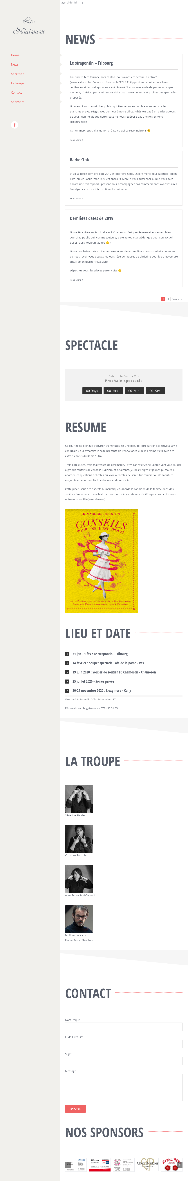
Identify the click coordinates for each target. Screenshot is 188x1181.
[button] (123, 653)
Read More (75, 139)
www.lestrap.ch (80, 82)
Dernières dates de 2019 (91, 218)
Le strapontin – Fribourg (91, 63)
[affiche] (101, 510)
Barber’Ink (79, 159)
